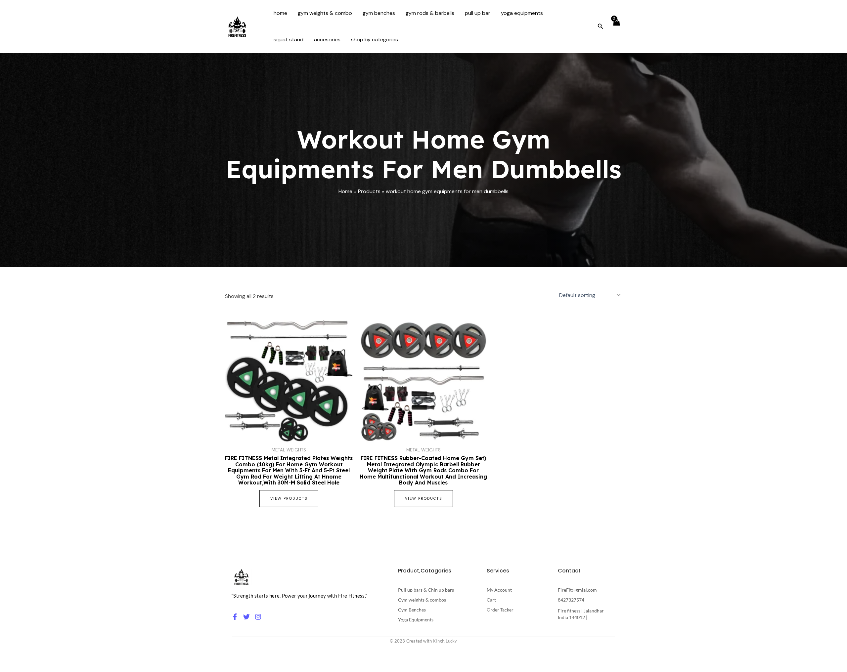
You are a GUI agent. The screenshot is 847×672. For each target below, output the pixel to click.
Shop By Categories (374, 39)
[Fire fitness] (241, 577)
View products (288, 498)
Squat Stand (288, 39)
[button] (600, 26)
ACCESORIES (327, 39)
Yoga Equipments (522, 13)
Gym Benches (379, 13)
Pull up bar (477, 13)
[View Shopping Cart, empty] (616, 26)
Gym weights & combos (422, 600)
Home (280, 13)
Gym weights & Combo (325, 13)
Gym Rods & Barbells (430, 13)
